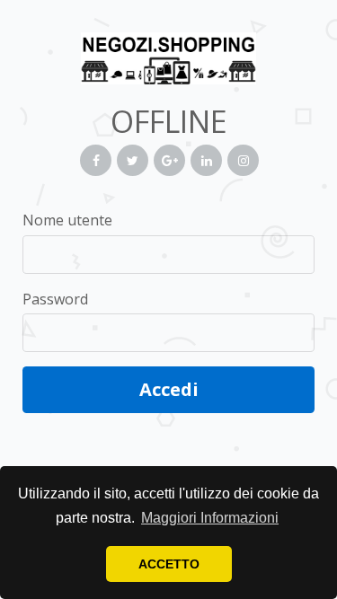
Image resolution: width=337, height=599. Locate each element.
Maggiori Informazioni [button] (210, 517)
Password (55, 299)
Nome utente (67, 220)
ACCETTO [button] (169, 564)
